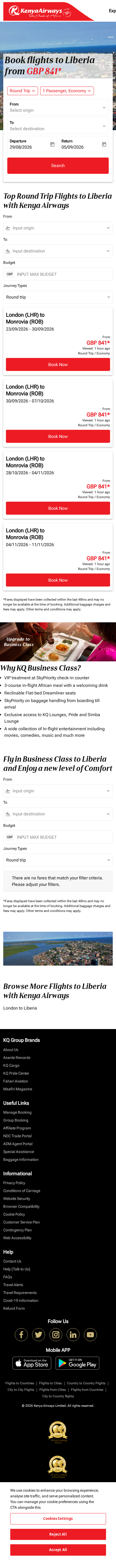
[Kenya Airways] (21, 1334)
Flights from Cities (52, 1390)
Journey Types (15, 285)
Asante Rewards (16, 1057)
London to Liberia (20, 1008)
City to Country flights (58, 1396)
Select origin (22, 110)
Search (58, 165)
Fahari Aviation (15, 1081)
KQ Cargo (11, 1065)
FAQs (7, 1277)
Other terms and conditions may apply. (53, 609)
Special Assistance (18, 1151)
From (14, 104)
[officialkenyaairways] (55, 1334)
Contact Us (12, 1261)
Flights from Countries (87, 1390)
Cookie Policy (14, 1214)
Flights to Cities (50, 1383)
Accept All (58, 1549)
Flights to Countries (19, 1383)
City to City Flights (21, 1390)
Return (67, 141)
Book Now (58, 364)
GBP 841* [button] (43, 71)
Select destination (27, 128)
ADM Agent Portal (17, 1144)
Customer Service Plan (21, 1222)
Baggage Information (21, 1159)
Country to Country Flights (86, 1383)
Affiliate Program (17, 1128)
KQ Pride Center (16, 1073)
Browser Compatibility (21, 1206)
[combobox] (60, 228)
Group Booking (15, 1120)
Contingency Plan (17, 1230)
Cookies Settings (58, 1518)
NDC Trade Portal (17, 1136)
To (12, 122)
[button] (67, 91)
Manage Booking (17, 1112)
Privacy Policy (14, 1183)
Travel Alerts (13, 1285)
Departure (18, 141)
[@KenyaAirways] (38, 1334)
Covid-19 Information (20, 1300)
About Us (10, 1050)
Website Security (16, 1198)
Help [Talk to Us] (16, 1269)
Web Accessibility (17, 1238)
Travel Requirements (20, 1292)
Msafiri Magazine (17, 1089)
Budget (9, 262)
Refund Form (14, 1308)
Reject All (57, 1534)
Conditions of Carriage (21, 1191)
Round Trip (20, 90)
